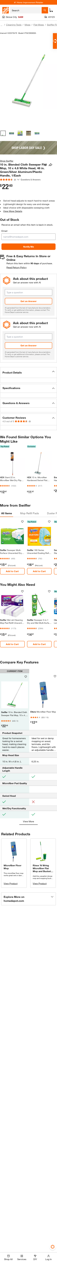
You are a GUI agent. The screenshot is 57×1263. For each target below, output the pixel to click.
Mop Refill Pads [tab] (29, 513)
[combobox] (26, 10)
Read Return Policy (16, 267)
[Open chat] (55, 41)
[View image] (3, 133)
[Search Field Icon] (45, 10)
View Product (11, 883)
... (1, 25)
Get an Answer (28, 301)
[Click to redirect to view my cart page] (51, 10)
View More (28, 821)
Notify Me (28, 246)
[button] (28, 372)
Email (4, 230)
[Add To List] (45, 165)
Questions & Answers (31, 179)
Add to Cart (12, 571)
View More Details (12, 211)
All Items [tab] (6, 513)
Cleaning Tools (13, 24)
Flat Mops (38, 24)
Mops (27, 24)
